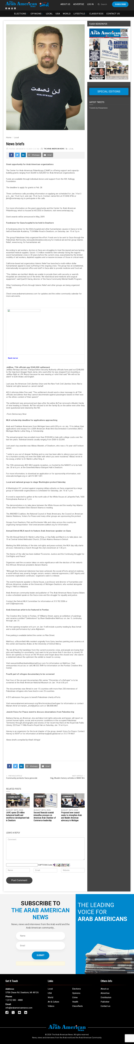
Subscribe (120, 4)
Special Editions (108, 91)
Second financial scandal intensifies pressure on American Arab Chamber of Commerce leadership (45, 816)
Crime (75, 997)
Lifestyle (79, 13)
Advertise (78, 4)
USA (58, 13)
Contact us (113, 13)
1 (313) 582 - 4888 (14, 1000)
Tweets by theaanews (98, 108)
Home (8, 137)
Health (75, 1002)
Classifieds (96, 13)
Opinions (36, 13)
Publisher (105, 1002)
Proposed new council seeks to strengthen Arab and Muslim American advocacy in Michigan (71, 816)
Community (40, 796)
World (67, 13)
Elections (20, 13)
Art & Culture (53, 1002)
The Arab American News (54, 149)
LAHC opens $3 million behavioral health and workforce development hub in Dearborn (17, 816)
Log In (90, 4)
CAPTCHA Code (45, 865)
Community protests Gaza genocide (21, 778)
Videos (51, 1006)
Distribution (106, 997)
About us (65, 4)
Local (49, 13)
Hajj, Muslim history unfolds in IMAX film (67, 778)
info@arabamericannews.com (18, 1008)
